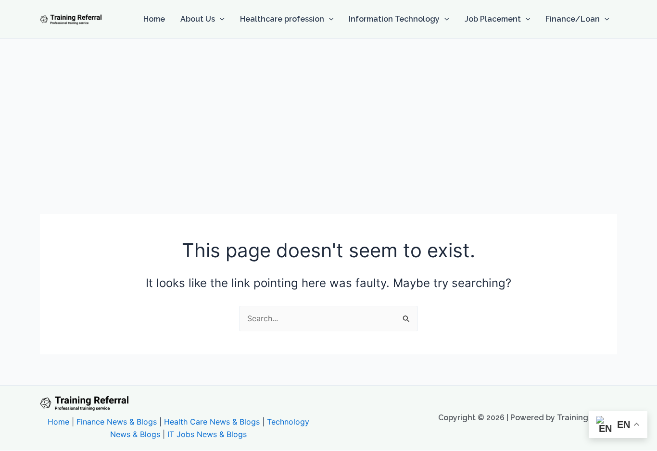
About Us (197, 19)
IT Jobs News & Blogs (207, 434)
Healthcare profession (282, 19)
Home (154, 19)
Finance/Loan (572, 19)
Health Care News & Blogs (212, 421)
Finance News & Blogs (116, 421)
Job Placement (493, 19)
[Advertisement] (328, 111)
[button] (220, 19)
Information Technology (394, 19)
